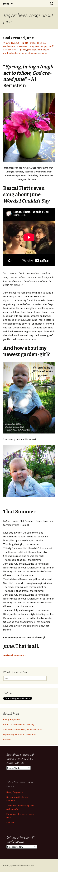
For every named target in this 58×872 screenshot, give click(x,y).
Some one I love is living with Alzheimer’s (23, 729)
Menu (6, 3)
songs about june (30, 53)
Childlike (7, 739)
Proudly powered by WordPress (18, 865)
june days (31, 49)
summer (43, 53)
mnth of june (43, 49)
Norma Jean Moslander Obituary (18, 724)
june (24, 49)
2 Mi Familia (30, 42)
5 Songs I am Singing (38, 46)
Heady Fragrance (11, 719)
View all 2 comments (16, 655)
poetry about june (11, 53)
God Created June (18, 38)
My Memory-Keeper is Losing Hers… (20, 734)
